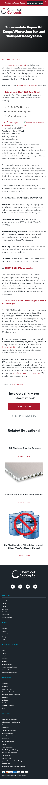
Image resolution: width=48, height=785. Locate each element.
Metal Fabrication (7, 747)
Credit (3, 639)
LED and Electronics (8, 741)
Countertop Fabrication (9, 730)
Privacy (4, 637)
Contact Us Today (35, 3)
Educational (18, 384)
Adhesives (5, 686)
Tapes (3, 708)
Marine (4, 744)
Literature (5, 659)
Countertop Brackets (8, 692)
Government (5, 739)
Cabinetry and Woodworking (11, 722)
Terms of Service (7, 634)
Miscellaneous (6, 703)
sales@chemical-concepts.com (27, 373)
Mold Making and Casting (10, 750)
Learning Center (7, 664)
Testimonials (5, 615)
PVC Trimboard (6, 755)
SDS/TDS (4, 656)
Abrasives (5, 683)
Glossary (4, 661)
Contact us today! (24, 407)
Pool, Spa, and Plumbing (9, 752)
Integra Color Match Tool (9, 672)
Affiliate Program (7, 617)
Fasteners (4, 697)
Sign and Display (7, 758)
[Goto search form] (45, 11)
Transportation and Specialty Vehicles (13, 766)
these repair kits (9, 347)
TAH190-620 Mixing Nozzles (19, 268)
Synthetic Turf (6, 764)
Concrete (4, 725)
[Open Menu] (42, 782)
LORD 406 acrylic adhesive (10, 124)
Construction (5, 728)
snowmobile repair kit (16, 65)
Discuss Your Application (9, 667)
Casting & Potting (7, 689)
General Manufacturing (9, 736)
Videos (4, 653)
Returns (4, 631)
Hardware (5, 700)
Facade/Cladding (7, 733)
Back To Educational (25, 416)
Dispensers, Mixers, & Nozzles (11, 694)
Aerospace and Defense (9, 719)
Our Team (5, 609)
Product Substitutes (8, 670)
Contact (4, 606)
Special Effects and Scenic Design (12, 761)
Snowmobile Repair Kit (27, 85)
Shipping (4, 628)
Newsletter (5, 612)
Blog (3, 650)
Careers (4, 604)
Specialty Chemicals (8, 706)
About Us (4, 601)
